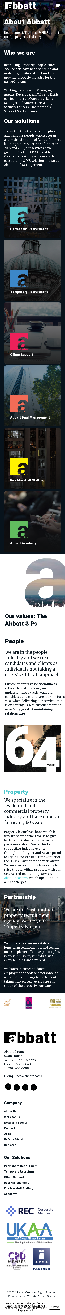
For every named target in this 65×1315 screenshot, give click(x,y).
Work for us (12, 1117)
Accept (55, 1307)
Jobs (7, 1134)
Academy (10, 1194)
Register (10, 1145)
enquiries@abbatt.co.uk (24, 1076)
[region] (32, 1002)
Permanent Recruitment (21, 1166)
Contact (9, 1128)
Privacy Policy (16, 1296)
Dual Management (16, 1183)
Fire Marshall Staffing (18, 1188)
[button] (58, 5)
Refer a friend (13, 1139)
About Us (10, 1111)
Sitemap (52, 1296)
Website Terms (36, 1296)
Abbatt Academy (16, 878)
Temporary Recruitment (20, 1172)
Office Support (14, 1177)
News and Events (15, 1123)
